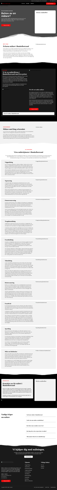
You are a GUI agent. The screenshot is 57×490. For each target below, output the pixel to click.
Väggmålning (27, 465)
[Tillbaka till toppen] (54, 488)
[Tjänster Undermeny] (34, 3)
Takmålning (27, 473)
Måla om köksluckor (29, 480)
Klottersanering (28, 475)
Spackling (27, 479)
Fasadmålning (27, 472)
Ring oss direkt (6, 25)
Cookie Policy (47, 487)
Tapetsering (27, 466)
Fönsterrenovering (28, 468)
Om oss (23, 3)
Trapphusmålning (28, 470)
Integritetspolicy (53, 487)
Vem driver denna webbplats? (39, 487)
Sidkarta (42, 466)
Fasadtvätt (27, 477)
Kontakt (27, 3)
